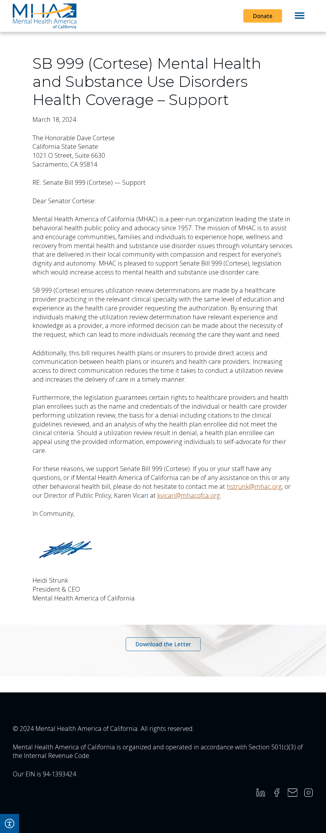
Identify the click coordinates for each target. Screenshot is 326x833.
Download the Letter (163, 645)
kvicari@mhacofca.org (188, 495)
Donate (263, 16)
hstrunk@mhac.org (254, 486)
